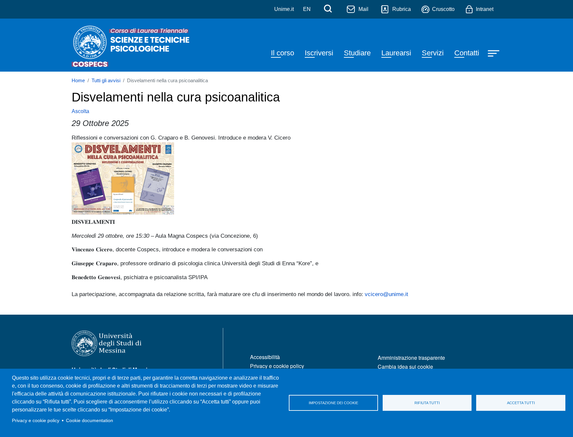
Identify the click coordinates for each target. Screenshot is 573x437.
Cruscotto (443, 9)
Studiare (357, 53)
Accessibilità (265, 357)
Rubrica (401, 9)
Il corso (282, 53)
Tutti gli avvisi (106, 80)
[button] (123, 178)
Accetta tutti (521, 403)
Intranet (484, 9)
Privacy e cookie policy (35, 420)
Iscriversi (319, 53)
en (307, 9)
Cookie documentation (89, 420)
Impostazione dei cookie (333, 403)
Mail (363, 9)
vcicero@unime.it (386, 294)
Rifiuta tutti (427, 403)
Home (78, 80)
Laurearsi (396, 53)
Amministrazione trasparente (411, 357)
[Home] (132, 45)
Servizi (433, 53)
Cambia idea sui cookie (405, 366)
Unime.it (284, 9)
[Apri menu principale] (494, 52)
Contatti (466, 53)
